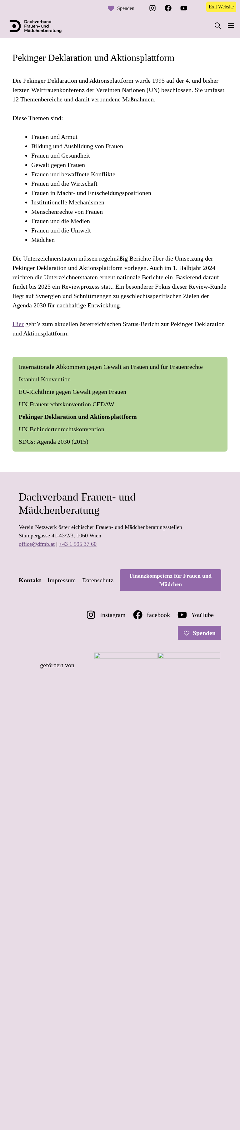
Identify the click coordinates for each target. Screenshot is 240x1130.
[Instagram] (152, 8)
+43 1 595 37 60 (78, 544)
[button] (217, 26)
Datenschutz (97, 580)
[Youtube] (184, 8)
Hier (18, 323)
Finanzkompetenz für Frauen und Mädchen (171, 580)
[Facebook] (168, 8)
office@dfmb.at (37, 544)
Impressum (62, 580)
